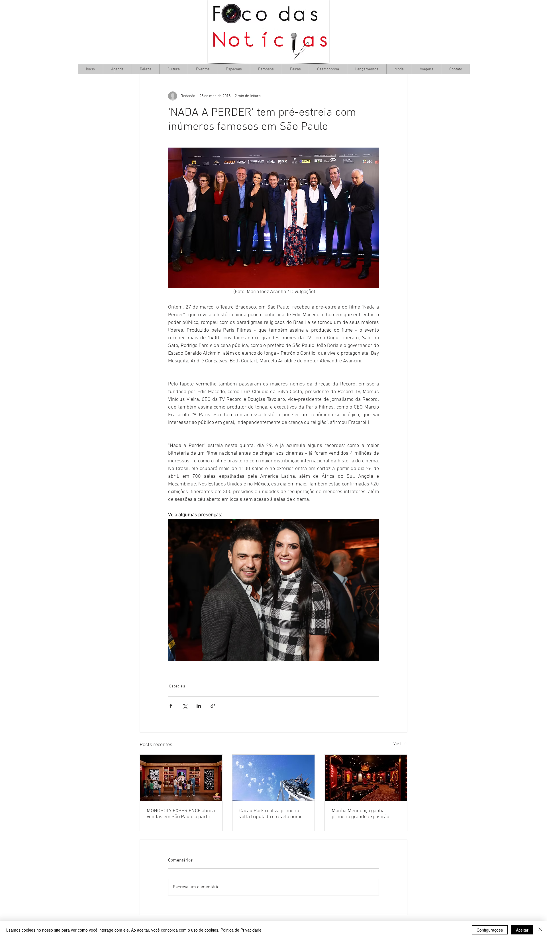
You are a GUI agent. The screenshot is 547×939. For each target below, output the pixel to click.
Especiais (177, 686)
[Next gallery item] (372, 590)
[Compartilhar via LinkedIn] (198, 706)
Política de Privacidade (241, 930)
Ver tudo (400, 744)
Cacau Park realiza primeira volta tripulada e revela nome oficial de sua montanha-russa (272, 814)
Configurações (490, 930)
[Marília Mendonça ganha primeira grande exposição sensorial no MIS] (366, 778)
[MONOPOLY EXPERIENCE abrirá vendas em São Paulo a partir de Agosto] (181, 778)
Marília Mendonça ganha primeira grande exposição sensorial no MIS (360, 814)
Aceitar (522, 930)
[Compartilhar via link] (212, 706)
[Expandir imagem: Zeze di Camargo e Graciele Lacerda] (273, 590)
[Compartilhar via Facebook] (171, 706)
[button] (173, 69)
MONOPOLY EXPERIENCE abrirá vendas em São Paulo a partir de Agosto (181, 814)
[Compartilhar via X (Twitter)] (184, 706)
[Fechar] (540, 929)
